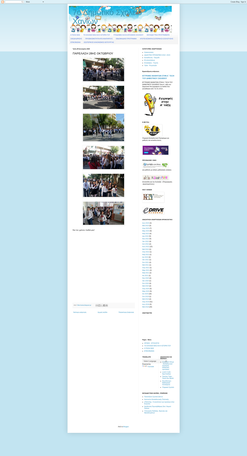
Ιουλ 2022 (145, 246)
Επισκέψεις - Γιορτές (151, 63)
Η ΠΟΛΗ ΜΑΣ (75, 35)
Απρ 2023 (145, 228)
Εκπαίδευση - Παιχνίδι (152, 58)
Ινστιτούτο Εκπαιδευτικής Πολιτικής (156, 399)
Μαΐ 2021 (145, 265)
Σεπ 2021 (145, 262)
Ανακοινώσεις (149, 52)
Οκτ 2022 (145, 241)
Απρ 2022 (145, 252)
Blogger (126, 427)
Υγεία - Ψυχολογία (150, 65)
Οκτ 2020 (145, 281)
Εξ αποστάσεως (149, 60)
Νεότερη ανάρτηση (79, 312)
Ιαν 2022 (145, 257)
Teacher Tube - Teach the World (168, 377)
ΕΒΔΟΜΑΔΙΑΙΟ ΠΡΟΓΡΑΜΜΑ (126, 39)
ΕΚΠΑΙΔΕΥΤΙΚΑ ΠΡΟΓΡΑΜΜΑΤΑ (158, 35)
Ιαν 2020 (145, 294)
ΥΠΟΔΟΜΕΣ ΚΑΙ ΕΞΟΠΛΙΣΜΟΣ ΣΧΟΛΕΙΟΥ (128, 35)
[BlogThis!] (99, 305)
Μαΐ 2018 (145, 307)
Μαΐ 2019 (145, 299)
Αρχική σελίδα (102, 312)
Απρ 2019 (145, 302)
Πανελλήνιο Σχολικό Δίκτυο (153, 397)
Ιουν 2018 (145, 304)
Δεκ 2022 (145, 236)
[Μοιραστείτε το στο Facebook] (104, 305)
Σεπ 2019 (145, 296)
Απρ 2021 (145, 268)
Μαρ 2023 (145, 231)
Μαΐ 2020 (145, 286)
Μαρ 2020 (145, 291)
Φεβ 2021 (145, 273)
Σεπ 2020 (145, 283)
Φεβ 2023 (145, 233)
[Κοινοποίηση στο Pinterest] (106, 305)
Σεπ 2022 (145, 244)
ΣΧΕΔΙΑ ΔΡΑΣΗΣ (76, 39)
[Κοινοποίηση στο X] (101, 305)
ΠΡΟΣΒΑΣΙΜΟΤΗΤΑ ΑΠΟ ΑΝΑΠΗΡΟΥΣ (99, 39)
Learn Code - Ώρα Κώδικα (166, 373)
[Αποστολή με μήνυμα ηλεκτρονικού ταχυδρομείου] (97, 305)
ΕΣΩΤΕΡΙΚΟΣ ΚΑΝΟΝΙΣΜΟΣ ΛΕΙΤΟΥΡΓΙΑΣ (99, 42)
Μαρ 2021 (145, 270)
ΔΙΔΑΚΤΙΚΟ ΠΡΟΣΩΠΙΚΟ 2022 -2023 (157, 55)
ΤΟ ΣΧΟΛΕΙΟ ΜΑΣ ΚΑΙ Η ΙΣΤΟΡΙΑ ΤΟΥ (96, 35)
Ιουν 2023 (145, 223)
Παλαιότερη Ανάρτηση (126, 312)
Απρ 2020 (145, 289)
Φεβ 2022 (145, 254)
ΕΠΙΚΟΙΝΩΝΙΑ (75, 42)
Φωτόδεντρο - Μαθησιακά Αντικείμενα (167, 383)
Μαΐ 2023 (145, 226)
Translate (150, 367)
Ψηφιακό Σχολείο (168, 387)
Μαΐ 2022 (145, 249)
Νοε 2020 (145, 278)
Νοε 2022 (145, 239)
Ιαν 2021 (145, 275)
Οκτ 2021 (145, 260)
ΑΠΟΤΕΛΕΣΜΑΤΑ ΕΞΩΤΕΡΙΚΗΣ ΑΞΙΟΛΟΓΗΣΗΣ (156, 39)
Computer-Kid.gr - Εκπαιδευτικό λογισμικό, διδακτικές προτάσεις (168, 365)
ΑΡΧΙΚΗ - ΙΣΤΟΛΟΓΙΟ (151, 343)
